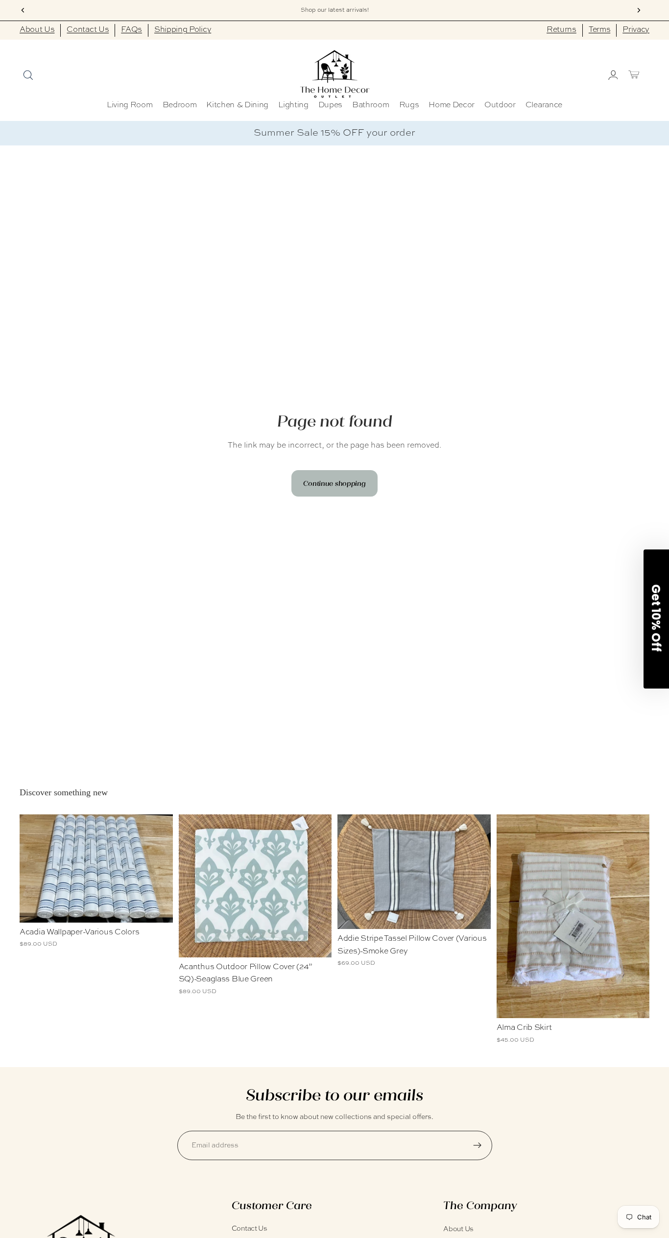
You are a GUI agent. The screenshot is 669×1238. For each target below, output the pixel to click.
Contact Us (88, 30)
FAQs (131, 30)
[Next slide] (476, 871)
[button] (656, 619)
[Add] (316, 942)
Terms (599, 30)
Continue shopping (334, 483)
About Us (37, 30)
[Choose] (158, 907)
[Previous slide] (352, 871)
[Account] (612, 74)
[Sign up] (477, 1145)
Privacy (635, 30)
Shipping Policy (182, 30)
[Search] (27, 74)
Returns (561, 30)
